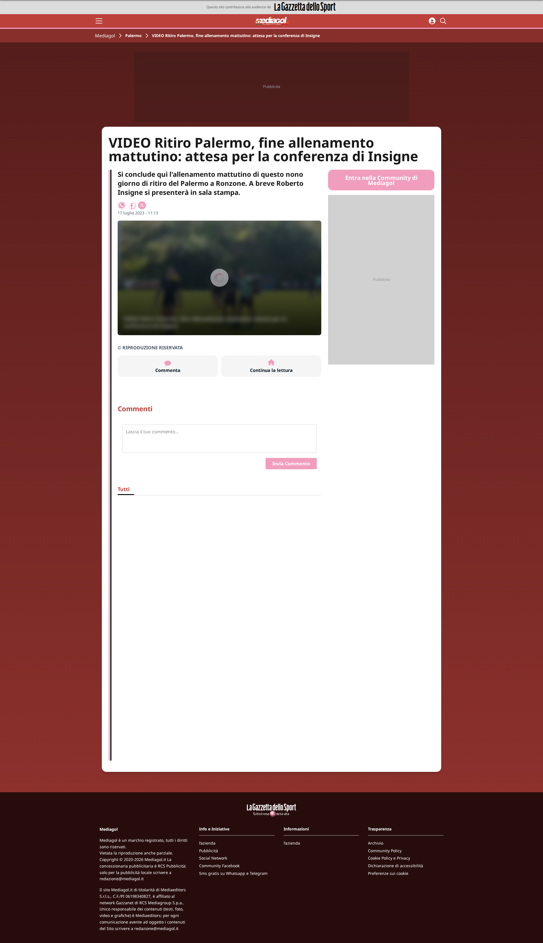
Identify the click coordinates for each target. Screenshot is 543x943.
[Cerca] (444, 21)
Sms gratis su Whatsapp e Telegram (233, 873)
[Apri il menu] (99, 21)
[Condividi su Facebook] (132, 205)
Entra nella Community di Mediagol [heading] (381, 180)
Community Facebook (219, 865)
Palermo (133, 35)
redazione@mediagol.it (122, 878)
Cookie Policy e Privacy (389, 858)
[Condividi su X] (142, 205)
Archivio (375, 843)
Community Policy (385, 850)
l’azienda (207, 843)
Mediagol (105, 36)
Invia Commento (291, 463)
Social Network (213, 858)
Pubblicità (208, 850)
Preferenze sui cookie (388, 873)
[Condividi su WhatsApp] (122, 205)
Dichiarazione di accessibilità (395, 865)
